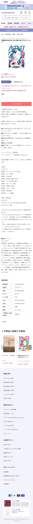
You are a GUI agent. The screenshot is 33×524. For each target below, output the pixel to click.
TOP (2, 34)
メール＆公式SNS (9, 425)
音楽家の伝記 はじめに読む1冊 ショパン (23, 356)
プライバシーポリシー (10, 480)
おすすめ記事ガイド (9, 421)
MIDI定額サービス (9, 413)
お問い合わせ (7, 461)
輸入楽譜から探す (9, 386)
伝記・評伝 (20, 34)
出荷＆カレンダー (9, 457)
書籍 (13, 34)
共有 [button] (4, 322)
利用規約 (6, 472)
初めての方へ (7, 444)
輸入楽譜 (10, 23)
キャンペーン (7, 433)
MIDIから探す (7, 398)
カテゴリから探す (9, 378)
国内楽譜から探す (9, 382)
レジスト (23, 23)
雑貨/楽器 (16, 23)
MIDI (29, 23)
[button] (29, 12)
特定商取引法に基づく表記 (11, 476)
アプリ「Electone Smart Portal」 (14, 417)
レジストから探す (9, 394)
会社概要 (6, 484)
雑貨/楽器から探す (9, 390)
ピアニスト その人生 (8, 355)
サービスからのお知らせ (11, 429)
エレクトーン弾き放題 (10, 409)
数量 (2, 94)
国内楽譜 (3, 23)
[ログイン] (21, 12)
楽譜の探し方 (7, 453)
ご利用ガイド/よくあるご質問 (12, 449)
